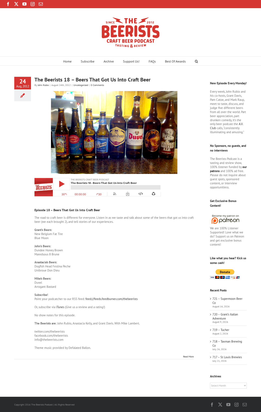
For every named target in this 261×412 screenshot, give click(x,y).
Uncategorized (80, 85)
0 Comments (97, 85)
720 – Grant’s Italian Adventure (225, 316)
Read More (188, 356)
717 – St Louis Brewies (227, 357)
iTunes (60, 307)
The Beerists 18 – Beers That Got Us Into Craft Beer (92, 79)
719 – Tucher (220, 330)
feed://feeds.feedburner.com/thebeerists (111, 299)
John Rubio (43, 85)
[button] (196, 61)
